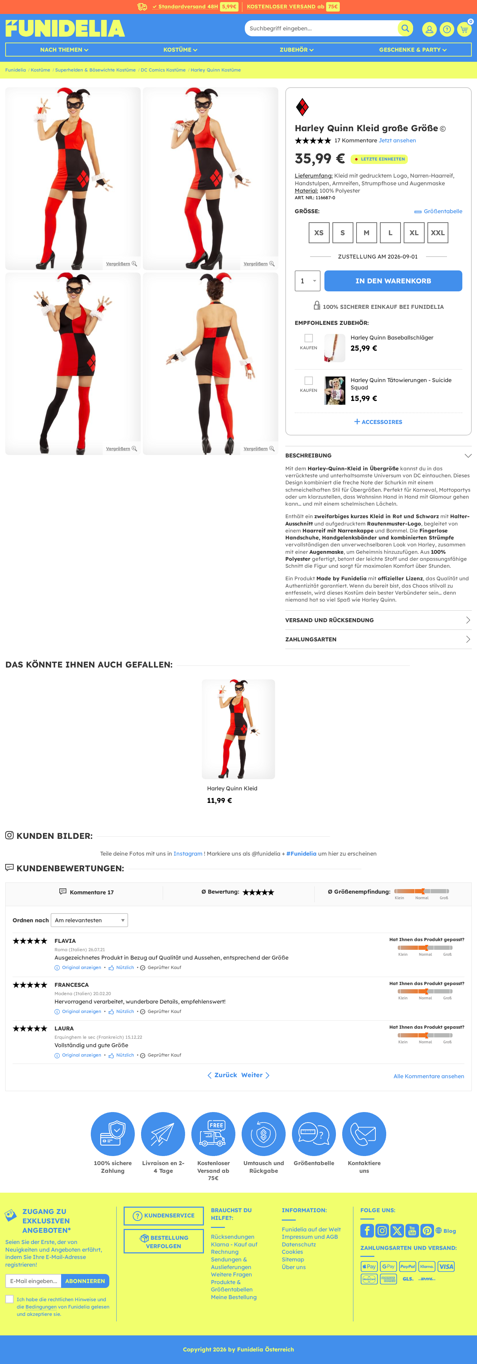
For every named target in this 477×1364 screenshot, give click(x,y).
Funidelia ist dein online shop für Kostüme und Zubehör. (65, 28)
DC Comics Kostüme (163, 70)
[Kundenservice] (447, 29)
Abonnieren (85, 1280)
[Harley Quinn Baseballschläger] (334, 348)
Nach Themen (61, 49)
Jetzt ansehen (397, 140)
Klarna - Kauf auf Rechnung (234, 1248)
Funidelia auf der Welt (311, 1229)
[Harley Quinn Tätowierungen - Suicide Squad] (334, 391)
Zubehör (294, 49)
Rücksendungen (233, 1236)
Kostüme (177, 49)
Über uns (294, 1267)
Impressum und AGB (310, 1236)
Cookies (292, 1251)
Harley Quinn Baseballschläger (392, 337)
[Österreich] (367, 1231)
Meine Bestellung (234, 1297)
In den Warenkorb (393, 280)
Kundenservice (168, 1215)
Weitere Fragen (231, 1274)
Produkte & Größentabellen (232, 1286)
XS (319, 232)
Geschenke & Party (410, 49)
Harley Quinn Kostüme (216, 70)
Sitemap (293, 1259)
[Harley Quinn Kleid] (238, 729)
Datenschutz (299, 1244)
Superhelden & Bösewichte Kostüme (95, 70)
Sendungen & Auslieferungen (231, 1263)
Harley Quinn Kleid (232, 788)
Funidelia (15, 70)
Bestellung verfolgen (167, 1242)
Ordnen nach (31, 920)
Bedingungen (41, 1307)
